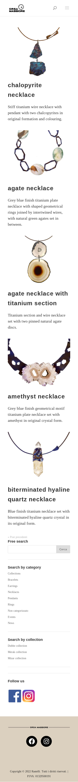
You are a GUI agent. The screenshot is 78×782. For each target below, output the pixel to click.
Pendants (13, 598)
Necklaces (13, 592)
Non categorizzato (18, 610)
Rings (11, 604)
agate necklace (31, 188)
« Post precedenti (17, 537)
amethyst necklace (36, 396)
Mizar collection (17, 658)
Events (11, 617)
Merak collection (17, 652)
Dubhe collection (17, 645)
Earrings (12, 586)
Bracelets (13, 579)
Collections (14, 573)
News (11, 623)
